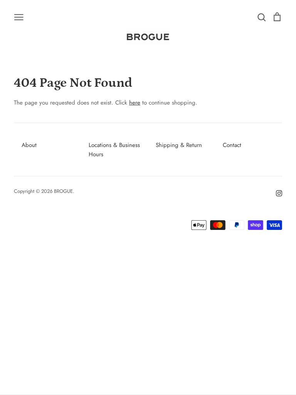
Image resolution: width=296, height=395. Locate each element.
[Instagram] (276, 192)
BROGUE (63, 191)
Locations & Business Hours (114, 150)
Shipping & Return (179, 145)
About (29, 145)
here (134, 102)
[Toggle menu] (19, 17)
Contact (232, 145)
